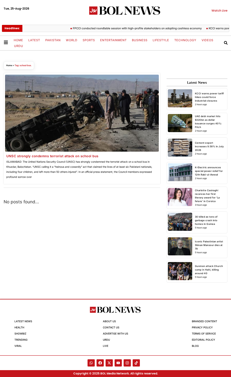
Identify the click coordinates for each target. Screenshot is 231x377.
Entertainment (113, 40)
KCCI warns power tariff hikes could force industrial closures (209, 97)
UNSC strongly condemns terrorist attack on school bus (52, 156)
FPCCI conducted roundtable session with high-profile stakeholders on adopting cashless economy (131, 28)
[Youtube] (118, 363)
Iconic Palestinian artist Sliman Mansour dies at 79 (209, 245)
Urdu (18, 46)
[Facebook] (100, 363)
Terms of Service (204, 333)
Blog (195, 345)
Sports (89, 40)
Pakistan (53, 40)
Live (105, 345)
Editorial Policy (203, 339)
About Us (109, 321)
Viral (18, 345)
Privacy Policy (202, 327)
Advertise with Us (115, 333)
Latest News (23, 321)
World (71, 40)
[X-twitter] (109, 363)
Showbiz (20, 333)
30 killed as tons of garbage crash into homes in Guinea (206, 220)
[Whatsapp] (91, 363)
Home (18, 40)
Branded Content (204, 321)
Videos (207, 40)
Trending (20, 339)
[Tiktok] (136, 363)
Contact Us (111, 327)
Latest (34, 40)
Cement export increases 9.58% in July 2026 (209, 146)
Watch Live (219, 10)
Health (19, 327)
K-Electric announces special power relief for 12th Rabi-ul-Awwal (209, 171)
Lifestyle (161, 40)
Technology (185, 40)
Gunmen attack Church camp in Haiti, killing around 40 (209, 270)
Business (139, 40)
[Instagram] (127, 363)
